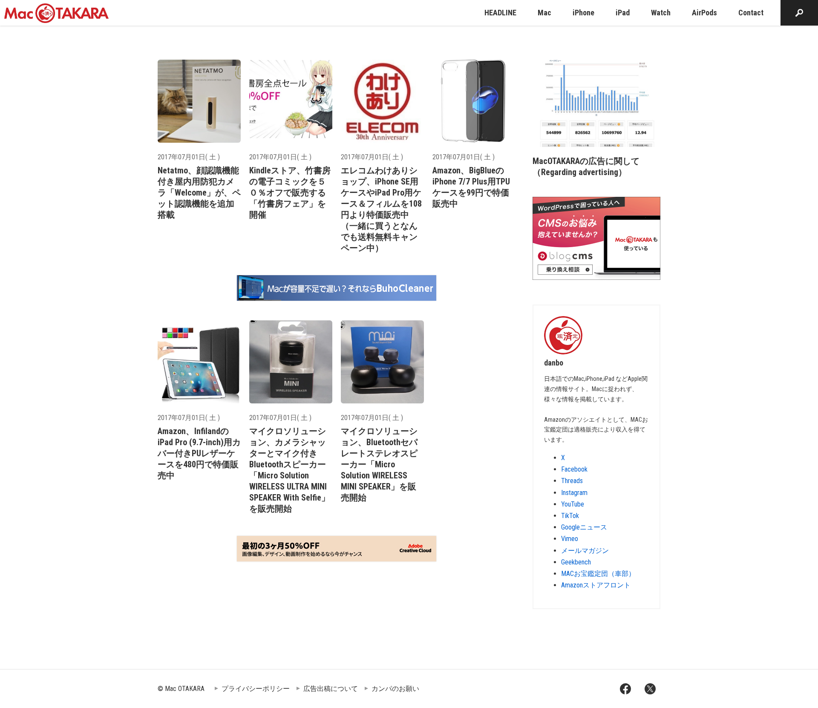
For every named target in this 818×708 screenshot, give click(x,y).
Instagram (574, 493)
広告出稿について (330, 689)
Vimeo (569, 539)
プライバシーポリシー (256, 689)
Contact (750, 12)
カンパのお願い (395, 689)
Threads (572, 481)
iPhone (583, 12)
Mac (544, 12)
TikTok (570, 516)
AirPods (704, 12)
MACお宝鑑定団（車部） (598, 574)
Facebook (574, 469)
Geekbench (576, 562)
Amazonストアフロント (596, 585)
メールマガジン (585, 551)
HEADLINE (500, 12)
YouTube (572, 504)
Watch (661, 12)
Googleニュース (584, 527)
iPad (623, 12)
